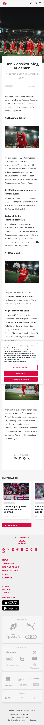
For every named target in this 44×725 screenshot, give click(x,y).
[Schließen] (37, 343)
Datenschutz (13, 361)
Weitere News (11, 525)
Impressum (22, 361)
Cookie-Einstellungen (20, 367)
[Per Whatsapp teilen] (20, 458)
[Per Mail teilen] (15, 458)
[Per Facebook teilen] (24, 458)
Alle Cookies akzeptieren (20, 379)
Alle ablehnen (20, 373)
